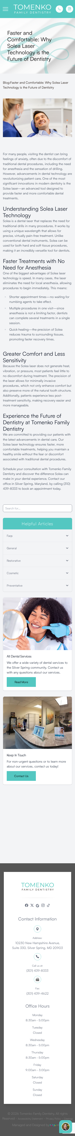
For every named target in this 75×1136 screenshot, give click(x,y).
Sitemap (68, 1118)
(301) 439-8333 (37, 968)
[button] (5, 9)
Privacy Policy (53, 1118)
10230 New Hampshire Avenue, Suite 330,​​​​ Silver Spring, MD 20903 (37, 942)
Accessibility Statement (30, 1118)
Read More (21, 682)
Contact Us (21, 776)
